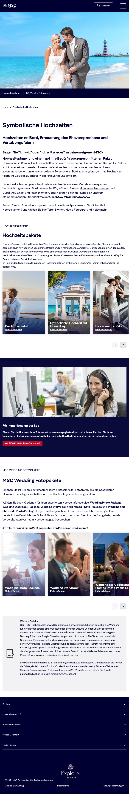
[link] (13, 330)
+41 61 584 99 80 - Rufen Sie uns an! (22, 443)
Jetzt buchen (11, 528)
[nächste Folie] (123, 345)
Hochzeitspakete (11, 93)
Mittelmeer (86, 188)
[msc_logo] (9, 5)
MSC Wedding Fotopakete (37, 93)
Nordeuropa (101, 188)
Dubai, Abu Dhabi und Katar (20, 192)
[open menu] (123, 5)
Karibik (84, 192)
